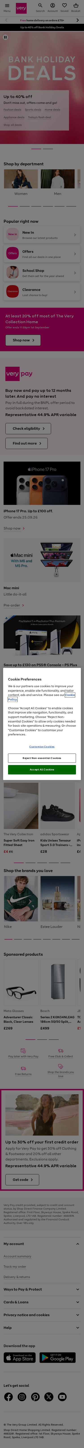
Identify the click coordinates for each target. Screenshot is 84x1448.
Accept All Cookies (42, 769)
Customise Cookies (42, 746)
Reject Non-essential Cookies (42, 758)
